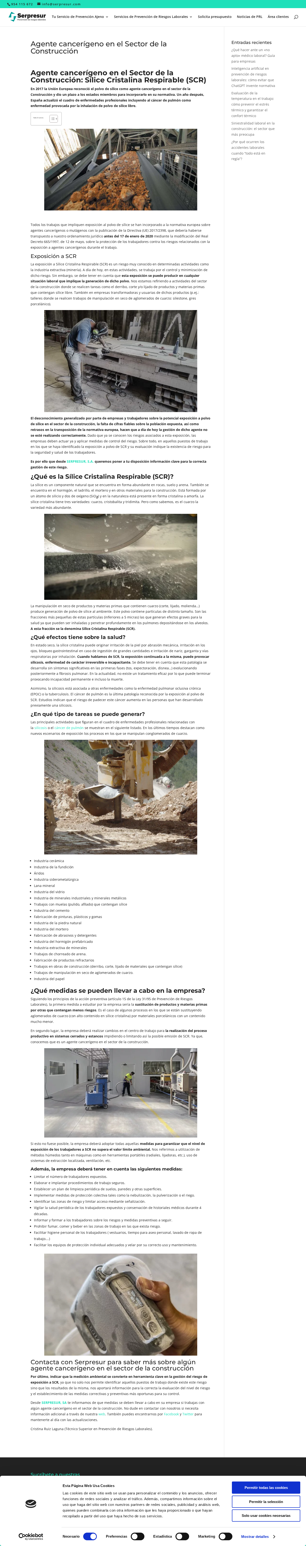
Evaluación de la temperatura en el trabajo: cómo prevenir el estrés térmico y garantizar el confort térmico (252, 104)
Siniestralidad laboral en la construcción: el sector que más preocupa (253, 129)
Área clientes (278, 17)
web (101, 1414)
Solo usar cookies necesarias (266, 1516)
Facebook (171, 1414)
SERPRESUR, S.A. (80, 461)
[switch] (137, 1536)
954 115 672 (22, 4)
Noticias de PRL (249, 17)
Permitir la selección (266, 1502)
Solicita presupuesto (215, 17)
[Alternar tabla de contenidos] (51, 119)
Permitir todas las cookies (266, 1488)
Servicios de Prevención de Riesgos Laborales (151, 17)
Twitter (188, 1414)
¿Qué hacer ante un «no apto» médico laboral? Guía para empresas (253, 56)
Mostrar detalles (255, 1537)
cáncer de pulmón (69, 727)
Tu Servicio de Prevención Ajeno (78, 17)
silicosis (40, 727)
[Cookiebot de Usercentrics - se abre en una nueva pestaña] (31, 1536)
